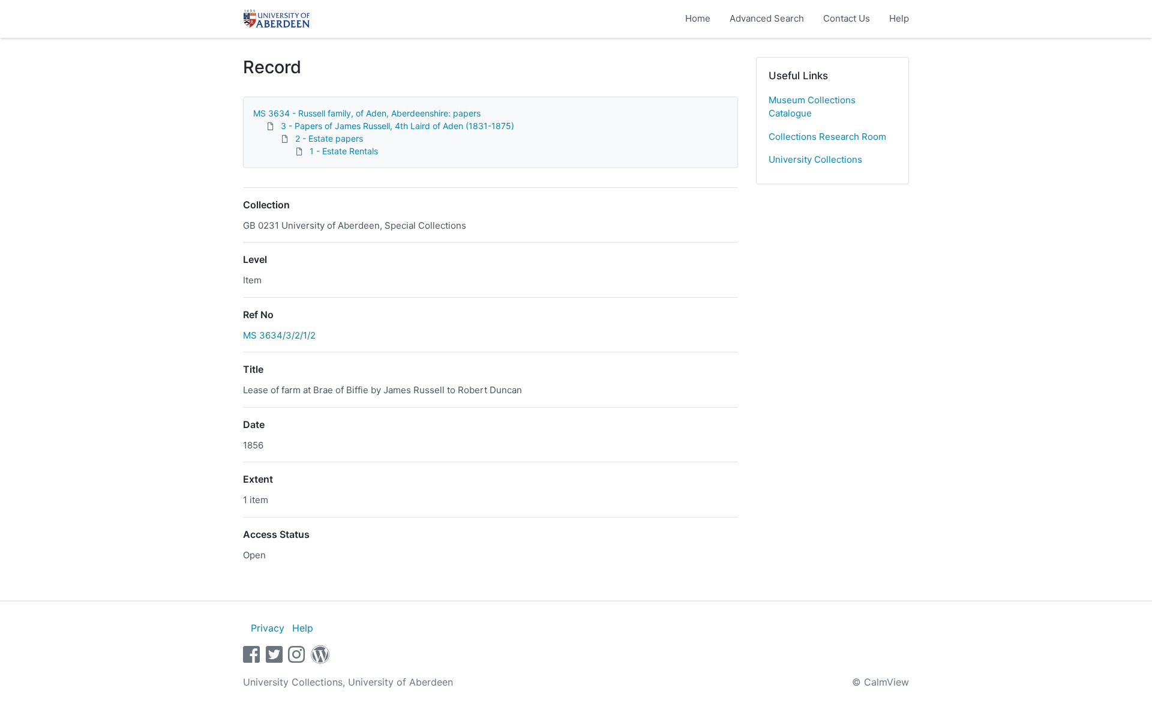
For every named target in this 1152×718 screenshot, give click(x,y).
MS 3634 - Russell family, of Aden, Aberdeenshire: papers (367, 113)
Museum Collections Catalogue (812, 106)
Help (899, 18)
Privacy (267, 628)
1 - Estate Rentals (344, 151)
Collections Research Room (827, 136)
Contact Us (846, 18)
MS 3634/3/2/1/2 (279, 335)
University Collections (815, 159)
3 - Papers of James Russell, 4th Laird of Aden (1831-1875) (397, 126)
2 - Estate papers (329, 138)
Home (697, 18)
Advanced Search (767, 18)
